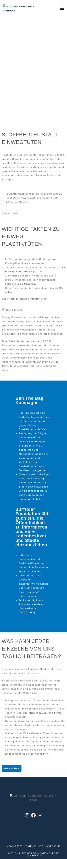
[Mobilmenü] (62, 8)
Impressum (53, 846)
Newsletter (15, 846)
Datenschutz (34, 846)
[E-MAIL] (40, 817)
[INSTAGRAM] (27, 817)
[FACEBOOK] (33, 817)
